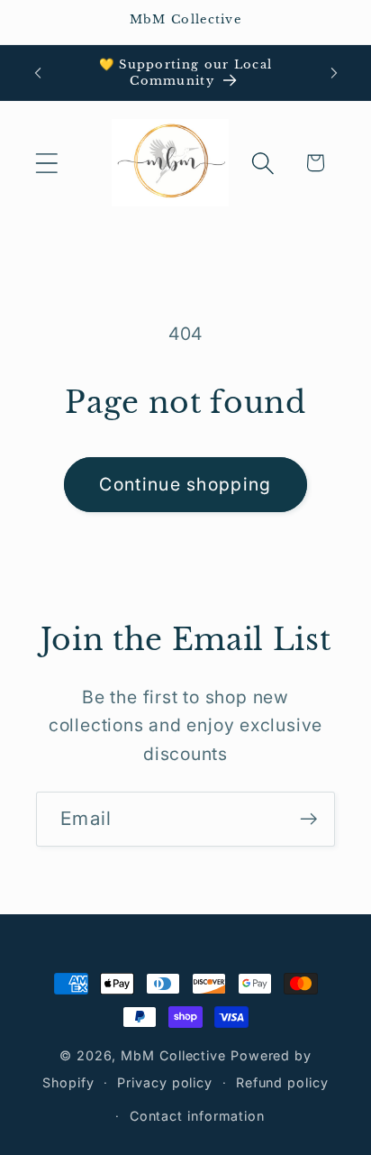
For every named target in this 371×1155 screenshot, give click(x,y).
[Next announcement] (334, 73)
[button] (46, 162)
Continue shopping (185, 484)
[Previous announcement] (38, 73)
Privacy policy (165, 1082)
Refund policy (282, 1082)
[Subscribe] (308, 819)
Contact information (197, 1115)
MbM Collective (173, 1055)
